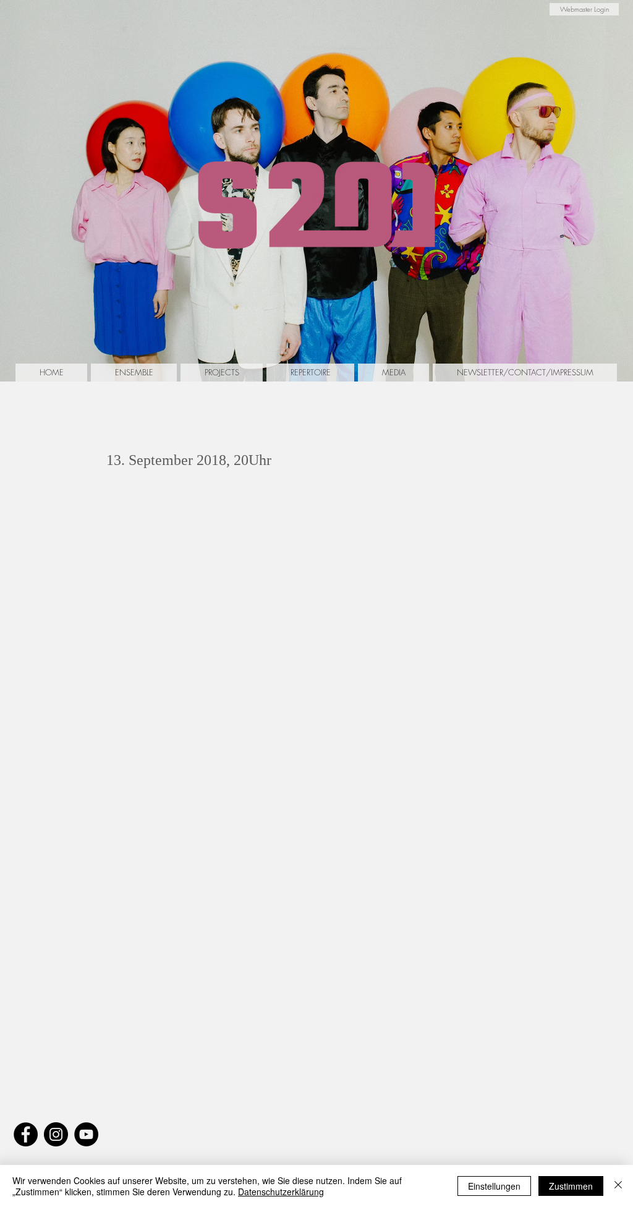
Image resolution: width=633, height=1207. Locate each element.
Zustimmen (571, 1186)
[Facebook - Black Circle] (26, 1134)
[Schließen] (618, 1186)
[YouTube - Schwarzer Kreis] (86, 1134)
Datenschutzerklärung (281, 1191)
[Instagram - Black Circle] (56, 1134)
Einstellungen (494, 1186)
